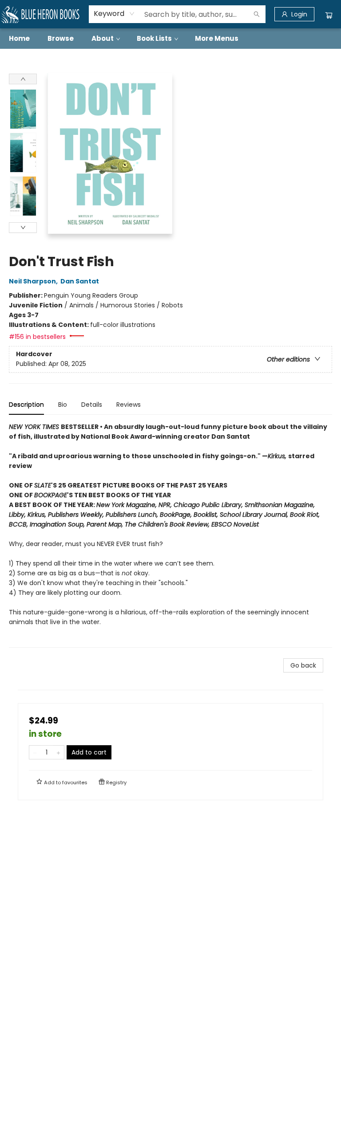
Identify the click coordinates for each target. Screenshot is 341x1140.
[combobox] (114, 13)
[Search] (257, 14)
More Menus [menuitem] (216, 38)
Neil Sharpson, (34, 281)
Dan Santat (79, 281)
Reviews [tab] (128, 404)
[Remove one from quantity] (34, 752)
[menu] (170, 38)
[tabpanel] (170, 535)
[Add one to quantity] (58, 752)
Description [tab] (26, 404)
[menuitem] (19, 38)
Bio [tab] (62, 404)
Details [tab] (91, 404)
